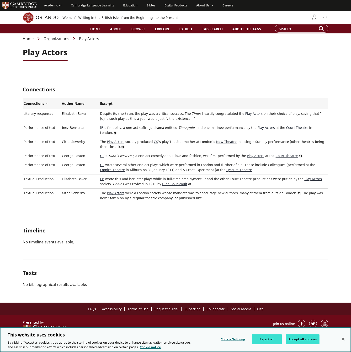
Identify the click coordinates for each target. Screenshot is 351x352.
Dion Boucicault (174, 184)
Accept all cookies (302, 339)
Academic (51, 5)
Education (130, 5)
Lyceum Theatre (239, 170)
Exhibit (185, 29)
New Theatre (226, 141)
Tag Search (212, 29)
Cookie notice (150, 347)
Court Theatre (297, 127)
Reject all (267, 339)
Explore (162, 29)
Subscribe (193, 309)
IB (101, 127)
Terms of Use (138, 309)
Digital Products (176, 5)
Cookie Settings (233, 339)
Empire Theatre (112, 170)
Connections (42, 103)
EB (102, 179)
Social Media (241, 309)
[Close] (343, 339)
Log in (324, 17)
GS (156, 141)
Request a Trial (166, 309)
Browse (138, 29)
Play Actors (254, 113)
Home (95, 29)
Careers (228, 5)
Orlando (47, 17)
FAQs (92, 309)
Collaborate (216, 309)
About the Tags (246, 29)
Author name (73, 103)
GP (102, 155)
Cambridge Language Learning (92, 5)
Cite (260, 309)
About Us (202, 5)
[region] (175, 339)
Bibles (151, 5)
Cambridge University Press (19, 5)
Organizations (56, 38)
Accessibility (112, 309)
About (116, 29)
